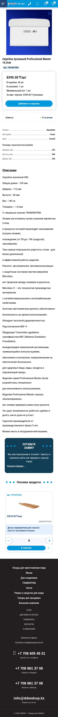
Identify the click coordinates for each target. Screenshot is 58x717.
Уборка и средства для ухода (29, 593)
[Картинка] (29, 54)
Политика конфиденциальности (29, 642)
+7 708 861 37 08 (29, 668)
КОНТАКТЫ (29, 624)
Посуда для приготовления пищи (29, 567)
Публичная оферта (29, 638)
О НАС (29, 610)
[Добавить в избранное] (50, 13)
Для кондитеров (29, 577)
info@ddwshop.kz (29, 698)
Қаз (23, 4)
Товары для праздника (29, 598)
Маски (29, 572)
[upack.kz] (11, 3)
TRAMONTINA (29, 582)
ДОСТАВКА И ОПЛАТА (29, 615)
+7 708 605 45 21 (31, 653)
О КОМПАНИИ (29, 629)
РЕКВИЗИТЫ (29, 619)
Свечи (29, 588)
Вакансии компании (29, 603)
